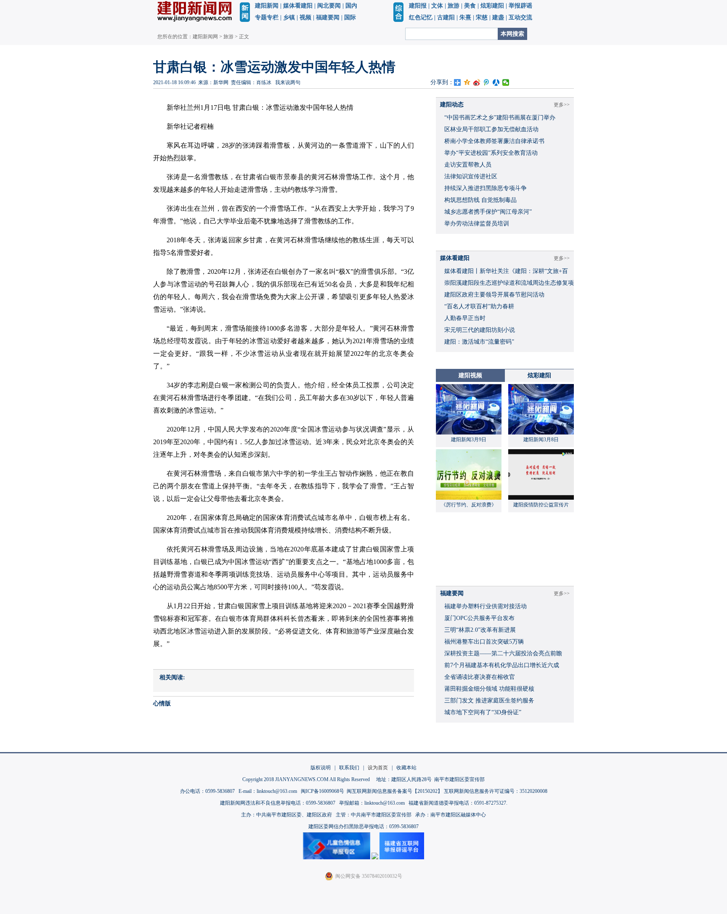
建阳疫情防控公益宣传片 (541, 505)
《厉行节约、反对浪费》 (468, 505)
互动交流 (520, 17)
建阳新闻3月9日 (468, 439)
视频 (305, 17)
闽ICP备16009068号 (322, 791)
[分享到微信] (505, 82)
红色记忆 (420, 17)
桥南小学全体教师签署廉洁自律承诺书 (494, 141)
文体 (437, 6)
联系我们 (349, 768)
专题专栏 (267, 17)
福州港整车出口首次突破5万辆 (484, 641)
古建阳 (446, 17)
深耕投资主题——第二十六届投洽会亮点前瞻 (503, 653)
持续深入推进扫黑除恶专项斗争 (485, 188)
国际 (350, 17)
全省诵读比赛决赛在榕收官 (479, 677)
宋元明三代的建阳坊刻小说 (479, 330)
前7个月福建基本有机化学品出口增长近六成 (501, 665)
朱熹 (465, 17)
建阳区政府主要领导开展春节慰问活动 (494, 294)
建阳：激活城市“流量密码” (479, 342)
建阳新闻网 (205, 37)
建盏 (498, 17)
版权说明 (320, 768)
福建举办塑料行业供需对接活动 (485, 606)
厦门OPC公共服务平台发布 (479, 618)
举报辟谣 (520, 6)
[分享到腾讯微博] (486, 82)
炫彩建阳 (492, 6)
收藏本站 (406, 768)
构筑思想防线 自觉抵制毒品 (480, 200)
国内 (351, 6)
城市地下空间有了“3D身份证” (482, 712)
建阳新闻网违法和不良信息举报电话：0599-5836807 (277, 803)
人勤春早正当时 (465, 318)
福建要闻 (328, 17)
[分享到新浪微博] (476, 82)
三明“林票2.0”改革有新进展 (480, 630)
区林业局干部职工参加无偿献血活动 (491, 129)
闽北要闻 (329, 6)
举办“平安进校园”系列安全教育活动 (491, 153)
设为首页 (378, 768)
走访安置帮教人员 (467, 165)
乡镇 (289, 17)
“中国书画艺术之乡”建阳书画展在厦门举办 (499, 117)
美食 (470, 6)
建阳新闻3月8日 (541, 439)
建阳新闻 (267, 6)
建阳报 (418, 6)
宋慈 (482, 17)
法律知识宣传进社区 (470, 176)
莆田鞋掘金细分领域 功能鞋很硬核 (489, 689)
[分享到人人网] (496, 82)
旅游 (453, 6)
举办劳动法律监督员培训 (476, 223)
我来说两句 (287, 82)
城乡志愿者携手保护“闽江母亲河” (488, 212)
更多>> (562, 105)
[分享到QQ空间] (467, 82)
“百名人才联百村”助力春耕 (479, 306)
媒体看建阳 (298, 6)
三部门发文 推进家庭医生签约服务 (489, 700)
